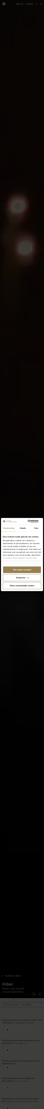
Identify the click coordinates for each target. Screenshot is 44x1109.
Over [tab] (36, 528)
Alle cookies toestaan (22, 570)
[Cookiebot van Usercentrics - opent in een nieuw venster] (31, 521)
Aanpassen (20, 578)
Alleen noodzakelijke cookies (22, 585)
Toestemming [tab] (8, 528)
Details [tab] (23, 528)
